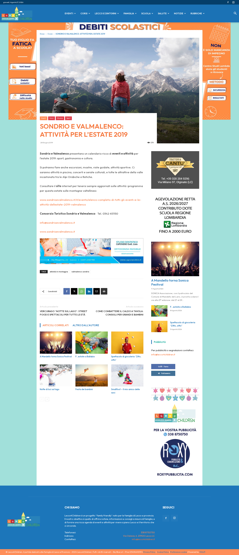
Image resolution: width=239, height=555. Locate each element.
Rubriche (196, 13)
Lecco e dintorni (105, 13)
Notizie (178, 13)
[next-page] (47, 399)
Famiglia (129, 13)
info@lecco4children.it (163, 356)
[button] (235, 13)
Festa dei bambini (84, 389)
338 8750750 (148, 534)
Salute (162, 13)
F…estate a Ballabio (85, 356)
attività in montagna (59, 271)
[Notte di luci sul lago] (56, 375)
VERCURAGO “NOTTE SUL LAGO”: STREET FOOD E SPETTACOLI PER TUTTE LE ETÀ (63, 313)
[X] (74, 291)
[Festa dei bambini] (91, 375)
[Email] (96, 291)
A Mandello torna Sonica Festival (56, 356)
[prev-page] (42, 399)
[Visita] (175, 190)
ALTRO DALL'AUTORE (86, 325)
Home (42, 34)
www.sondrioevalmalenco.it (57, 231)
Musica (60, 118)
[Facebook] (228, 2)
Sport (68, 118)
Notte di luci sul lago (49, 389)
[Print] (104, 291)
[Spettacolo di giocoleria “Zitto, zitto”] (127, 343)
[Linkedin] (89, 291)
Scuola (146, 13)
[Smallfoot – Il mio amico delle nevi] (127, 375)
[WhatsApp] (81, 291)
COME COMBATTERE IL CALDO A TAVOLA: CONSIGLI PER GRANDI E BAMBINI (119, 313)
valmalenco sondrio (80, 271)
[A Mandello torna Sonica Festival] (56, 343)
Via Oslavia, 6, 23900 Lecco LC (139, 538)
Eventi (69, 13)
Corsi (83, 13)
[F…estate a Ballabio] (91, 343)
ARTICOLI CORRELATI (55, 325)
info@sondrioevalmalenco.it (57, 222)
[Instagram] (233, 2)
